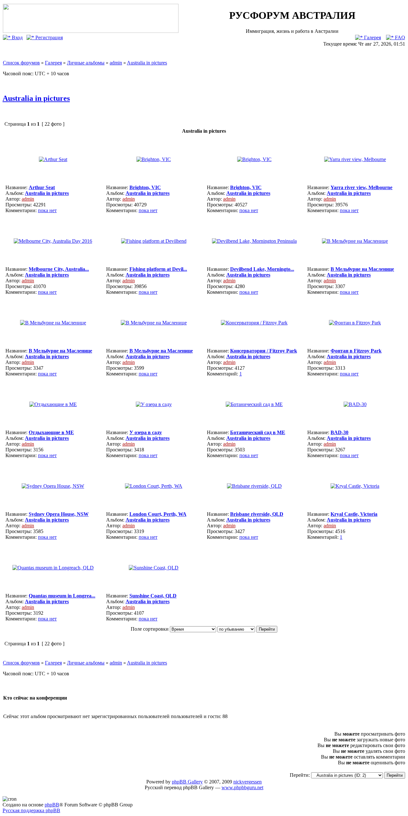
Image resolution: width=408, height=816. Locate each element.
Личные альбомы (86, 62)
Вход (17, 37)
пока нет (47, 210)
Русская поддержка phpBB (31, 810)
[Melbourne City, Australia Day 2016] (53, 241)
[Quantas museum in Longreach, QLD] (53, 567)
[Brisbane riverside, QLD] (254, 486)
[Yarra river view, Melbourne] (355, 159)
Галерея (372, 37)
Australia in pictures (147, 62)
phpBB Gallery (187, 781)
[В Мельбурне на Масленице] (355, 241)
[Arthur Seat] (53, 159)
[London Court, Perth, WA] (153, 486)
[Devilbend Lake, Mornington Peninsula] (254, 241)
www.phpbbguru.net (242, 787)
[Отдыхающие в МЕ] (53, 404)
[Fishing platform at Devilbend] (153, 241)
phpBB (52, 804)
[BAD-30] (355, 404)
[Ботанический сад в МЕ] (254, 404)
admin (116, 62)
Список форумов (21, 62)
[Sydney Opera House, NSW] (53, 486)
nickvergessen (247, 781)
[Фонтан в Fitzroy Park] (355, 322)
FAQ (399, 37)
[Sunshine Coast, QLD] (153, 567)
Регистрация (48, 37)
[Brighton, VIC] (153, 159)
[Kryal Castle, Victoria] (355, 486)
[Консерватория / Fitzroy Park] (254, 322)
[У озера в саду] (154, 404)
